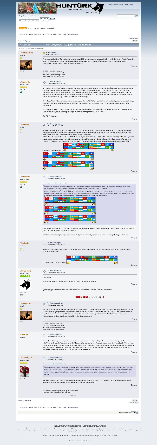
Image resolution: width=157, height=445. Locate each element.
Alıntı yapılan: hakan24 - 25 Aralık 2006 (55, 183)
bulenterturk (27, 53)
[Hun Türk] (26, 271)
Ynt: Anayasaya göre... (54, 81)
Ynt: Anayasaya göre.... (55, 270)
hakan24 (25, 124)
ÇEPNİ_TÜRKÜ (28, 358)
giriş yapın (34, 16)
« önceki (130, 38)
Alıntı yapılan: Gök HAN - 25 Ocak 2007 (54, 364)
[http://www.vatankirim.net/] (21, 92)
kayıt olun (43, 16)
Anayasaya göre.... (52, 52)
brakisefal (26, 82)
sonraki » (136, 38)
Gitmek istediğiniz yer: (125, 412)
